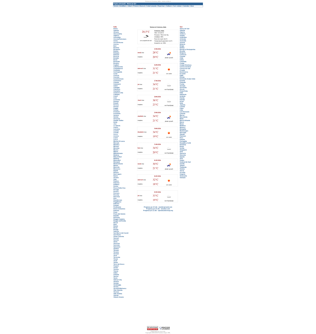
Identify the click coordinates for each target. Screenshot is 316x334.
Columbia (183, 61)
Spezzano (116, 247)
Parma (115, 186)
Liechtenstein (184, 112)
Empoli (115, 103)
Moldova (183, 126)
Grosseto (116, 119)
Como (115, 96)
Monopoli (116, 162)
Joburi (130, 6)
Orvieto (116, 178)
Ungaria (182, 174)
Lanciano (116, 129)
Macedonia (183, 117)
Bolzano (116, 55)
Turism (116, 6)
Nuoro (115, 176)
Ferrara (116, 105)
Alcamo (116, 32)
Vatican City (117, 280)
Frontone (116, 112)
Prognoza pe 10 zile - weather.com (158, 209)
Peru (181, 138)
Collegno (116, 94)
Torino (115, 262)
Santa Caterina (118, 236)
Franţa (182, 84)
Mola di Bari (117, 157)
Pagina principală (119, 4)
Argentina (183, 37)
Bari (114, 46)
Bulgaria (183, 53)
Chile (181, 58)
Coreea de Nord (185, 67)
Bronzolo (116, 61)
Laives (115, 127)
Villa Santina (117, 294)
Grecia (182, 89)
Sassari (116, 238)
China (182, 60)
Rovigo (115, 229)
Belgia (182, 46)
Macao (182, 115)
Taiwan (182, 165)
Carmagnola (117, 72)
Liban (182, 108)
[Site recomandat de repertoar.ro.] (152, 329)
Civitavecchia (118, 93)
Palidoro (116, 184)
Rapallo (116, 216)
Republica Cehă (185, 143)
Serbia (182, 148)
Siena (115, 242)
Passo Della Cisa (119, 188)
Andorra (183, 34)
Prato (115, 212)
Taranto (116, 250)
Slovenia (183, 155)
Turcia (182, 171)
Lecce (115, 134)
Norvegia (183, 132)
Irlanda (182, 98)
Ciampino (116, 91)
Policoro (116, 203)
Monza (115, 165)
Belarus (182, 44)
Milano (115, 152)
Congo (182, 63)
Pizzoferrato (117, 200)
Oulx (115, 179)
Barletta (116, 48)
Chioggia (116, 87)
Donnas (116, 101)
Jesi (114, 124)
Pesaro (115, 191)
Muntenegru (184, 131)
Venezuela (183, 176)
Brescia (116, 56)
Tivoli (115, 261)
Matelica (116, 145)
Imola (115, 122)
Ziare (192, 6)
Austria (182, 42)
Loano (115, 138)
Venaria (116, 281)
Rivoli (115, 228)
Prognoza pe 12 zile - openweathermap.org (158, 210)
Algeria (182, 32)
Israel (182, 101)
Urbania (116, 274)
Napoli (115, 171)
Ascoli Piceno (118, 42)
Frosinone (116, 113)
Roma (115, 29)
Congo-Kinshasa (185, 65)
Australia (183, 41)
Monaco (182, 127)
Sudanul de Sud (185, 162)
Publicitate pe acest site (158, 331)
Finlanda (183, 82)
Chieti (115, 86)
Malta (182, 119)
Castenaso (117, 81)
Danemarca (184, 72)
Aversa (116, 44)
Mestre (115, 150)
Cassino (116, 77)
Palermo (116, 183)
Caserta (116, 75)
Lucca (115, 139)
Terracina (116, 257)
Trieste (115, 271)
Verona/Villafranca (119, 288)
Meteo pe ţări (131, 4)
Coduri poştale (151, 6)
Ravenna (116, 217)
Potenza (116, 210)
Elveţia (182, 77)
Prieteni (135, 6)
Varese (115, 276)
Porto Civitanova (119, 209)
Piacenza (116, 197)
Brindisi (116, 58)
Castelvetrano (118, 79)
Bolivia (182, 48)
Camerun (183, 55)
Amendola (117, 37)
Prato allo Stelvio (119, 214)
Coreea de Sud (185, 68)
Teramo (116, 252)
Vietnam (183, 178)
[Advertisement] (158, 8)
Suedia (182, 164)
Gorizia (115, 117)
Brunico (116, 63)
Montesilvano (118, 164)
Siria (181, 152)
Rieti (115, 224)
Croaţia (182, 70)
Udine (115, 273)
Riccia (115, 223)
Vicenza (116, 292)
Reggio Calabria (119, 219)
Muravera (116, 169)
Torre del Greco (118, 264)
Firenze (116, 106)
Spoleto (116, 249)
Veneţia (116, 283)
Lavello (115, 132)
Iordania (182, 96)
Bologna (116, 53)
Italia (181, 103)
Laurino (116, 131)
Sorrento (116, 245)
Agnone (116, 30)
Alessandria (117, 34)
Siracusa (116, 243)
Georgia (182, 86)
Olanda (182, 134)
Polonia (182, 139)
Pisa (115, 198)
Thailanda (183, 167)
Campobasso (118, 68)
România (183, 145)
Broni (115, 60)
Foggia (115, 108)
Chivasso (116, 89)
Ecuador (183, 74)
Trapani (116, 266)
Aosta (115, 41)
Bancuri (142, 6)
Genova (116, 115)
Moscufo (116, 167)
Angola (182, 35)
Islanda (182, 100)
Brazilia (182, 51)
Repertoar (161, 6)
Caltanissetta (118, 67)
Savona (116, 240)
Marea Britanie (185, 120)
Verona (115, 287)
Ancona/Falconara (119, 39)
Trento (115, 268)
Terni (115, 255)
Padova (116, 181)
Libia (181, 110)
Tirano (115, 259)
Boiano (115, 51)
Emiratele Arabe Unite (187, 79)
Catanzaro (117, 84)
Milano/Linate (118, 153)
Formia (115, 110)
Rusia (182, 146)
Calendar (186, 6)
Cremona (116, 100)
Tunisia (182, 169)
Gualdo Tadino (118, 120)
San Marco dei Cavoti (120, 233)
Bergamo (116, 49)
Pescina (116, 195)
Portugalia (183, 141)
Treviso (116, 269)
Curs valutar (177, 6)
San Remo (117, 235)
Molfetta (116, 158)
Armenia (183, 39)
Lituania (182, 113)
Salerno (116, 231)
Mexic (182, 124)
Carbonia (116, 70)
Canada (182, 56)
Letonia (182, 106)
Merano (116, 146)
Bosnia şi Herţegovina (187, 49)
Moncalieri (117, 160)
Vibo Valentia (117, 290)
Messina (116, 148)
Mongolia (183, 129)
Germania (183, 87)
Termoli (116, 254)
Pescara (116, 193)
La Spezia (116, 126)
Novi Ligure (117, 174)
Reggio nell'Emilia (119, 221)
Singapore (183, 150)
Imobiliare (122, 6)
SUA (181, 158)
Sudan (182, 160)
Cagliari (116, 65)
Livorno (116, 136)
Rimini (115, 226)
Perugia (116, 190)
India (181, 93)
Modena (116, 155)
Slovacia (183, 153)
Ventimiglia (117, 285)
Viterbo (115, 295)
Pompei (116, 205)
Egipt (181, 75)
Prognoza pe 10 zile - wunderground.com (158, 207)
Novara (116, 172)
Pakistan (183, 136)
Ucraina (182, 172)
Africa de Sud (184, 29)
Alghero (116, 35)
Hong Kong (184, 91)
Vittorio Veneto (118, 297)
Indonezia (183, 94)
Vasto (115, 278)
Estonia (182, 81)
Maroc (182, 122)
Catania (116, 82)
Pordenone (117, 207)
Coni (115, 98)
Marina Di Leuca (119, 141)
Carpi (115, 74)
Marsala (116, 143)
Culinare (169, 6)
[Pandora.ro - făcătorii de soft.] (164, 329)
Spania (182, 157)
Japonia (182, 105)
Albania (182, 30)
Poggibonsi (117, 202)
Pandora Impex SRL (164, 332)
